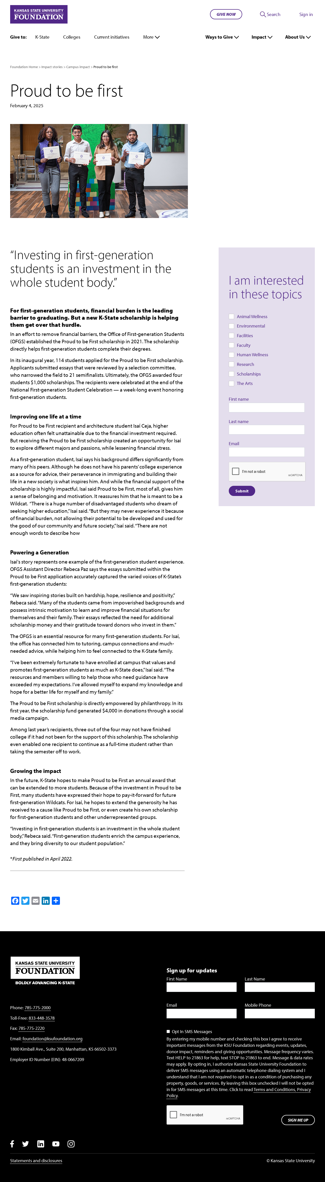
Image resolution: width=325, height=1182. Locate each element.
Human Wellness (252, 354)
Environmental (251, 326)
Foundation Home (24, 67)
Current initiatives (111, 37)
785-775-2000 (38, 1007)
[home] (39, 14)
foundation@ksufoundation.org (53, 1038)
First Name (177, 979)
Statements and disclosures (36, 1160)
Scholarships (249, 374)
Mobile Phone (258, 1005)
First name (239, 399)
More (148, 37)
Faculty (243, 345)
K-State (42, 37)
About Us (295, 37)
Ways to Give (219, 37)
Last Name (255, 979)
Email (234, 443)
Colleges (71, 37)
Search (274, 14)
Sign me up (298, 1120)
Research (245, 364)
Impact (259, 37)
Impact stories (52, 67)
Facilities (245, 335)
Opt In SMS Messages (192, 1031)
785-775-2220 (31, 1028)
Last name (239, 421)
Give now (226, 14)
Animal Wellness (252, 316)
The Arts (245, 383)
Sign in (306, 14)
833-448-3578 (42, 1018)
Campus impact (78, 67)
